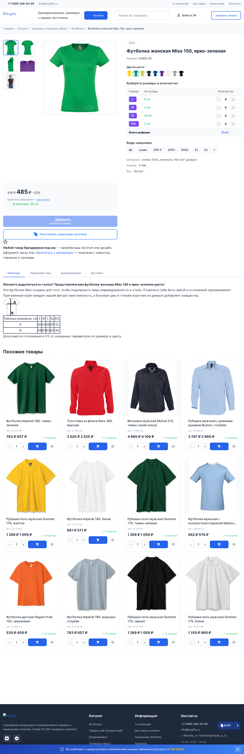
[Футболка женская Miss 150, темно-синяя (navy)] (149, 73)
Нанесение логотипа (148, 737)
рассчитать (43, 199)
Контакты (235, 3)
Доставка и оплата (147, 730)
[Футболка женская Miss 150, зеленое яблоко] (142, 73)
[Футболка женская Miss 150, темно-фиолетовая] (162, 73)
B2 (130, 150)
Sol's (132, 42)
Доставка (199, 3)
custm (143, 150)
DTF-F (158, 150)
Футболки (95, 724)
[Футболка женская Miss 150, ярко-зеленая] (136, 73)
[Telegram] (17, 738)
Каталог (98, 15)
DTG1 (185, 150)
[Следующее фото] (111, 77)
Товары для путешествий (105, 730)
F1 (196, 150)
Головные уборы (100, 743)
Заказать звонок (226, 15)
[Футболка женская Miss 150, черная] (181, 73)
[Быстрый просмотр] (52, 446)
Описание (14, 272)
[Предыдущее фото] (48, 77)
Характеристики (40, 272)
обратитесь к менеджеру (54, 253)
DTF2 (171, 150)
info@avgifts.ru (48, 3)
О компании (180, 3)
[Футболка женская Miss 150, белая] (168, 73)
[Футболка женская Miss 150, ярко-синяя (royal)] (155, 73)
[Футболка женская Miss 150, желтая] (129, 73)
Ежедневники (98, 737)
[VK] (7, 738)
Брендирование (71, 272)
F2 (206, 150)
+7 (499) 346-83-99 (21, 3)
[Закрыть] (238, 749)
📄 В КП (225, 725)
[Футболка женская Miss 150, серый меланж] (175, 73)
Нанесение (217, 3)
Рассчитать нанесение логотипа (63, 234)
